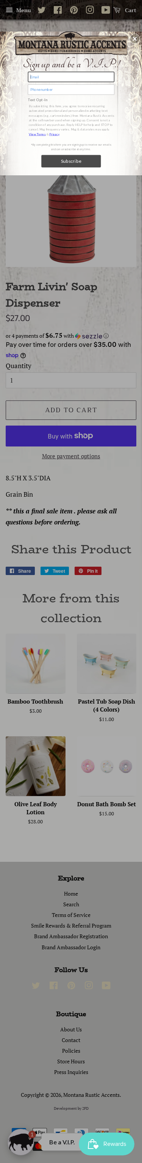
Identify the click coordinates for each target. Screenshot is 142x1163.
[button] (134, 38)
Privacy (54, 134)
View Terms (37, 134)
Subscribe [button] (71, 161)
